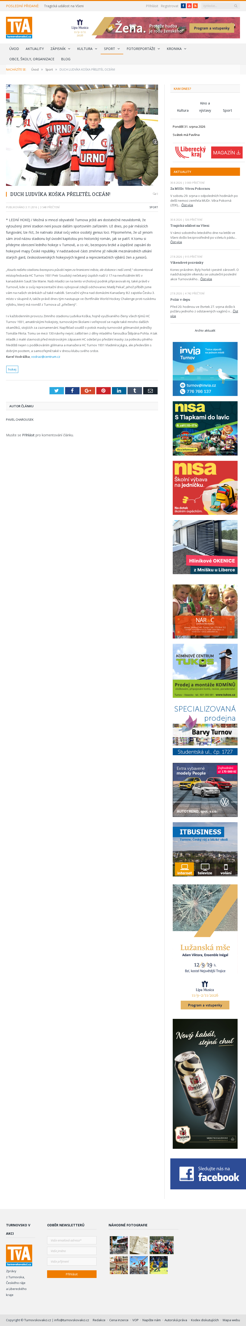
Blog (65, 59)
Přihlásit (152, 6)
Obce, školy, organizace (31, 59)
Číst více (187, 205)
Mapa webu (231, 1320)
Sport (109, 48)
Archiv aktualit (205, 330)
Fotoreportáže (141, 48)
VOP (135, 1320)
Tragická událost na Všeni (64, 6)
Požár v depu (180, 299)
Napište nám (151, 1320)
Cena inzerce (119, 1320)
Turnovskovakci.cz (38, 1320)
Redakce (99, 1320)
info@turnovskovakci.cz (71, 1320)
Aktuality (35, 48)
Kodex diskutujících (205, 1320)
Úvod (14, 48)
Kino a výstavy (205, 104)
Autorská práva (176, 1320)
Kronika (174, 48)
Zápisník (58, 48)
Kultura (84, 48)
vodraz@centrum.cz (45, 356)
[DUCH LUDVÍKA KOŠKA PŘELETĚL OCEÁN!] (82, 136)
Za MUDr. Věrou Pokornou (190, 188)
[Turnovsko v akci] (19, 26)
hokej (12, 369)
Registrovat (169, 6)
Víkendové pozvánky (186, 262)
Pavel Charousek (20, 419)
